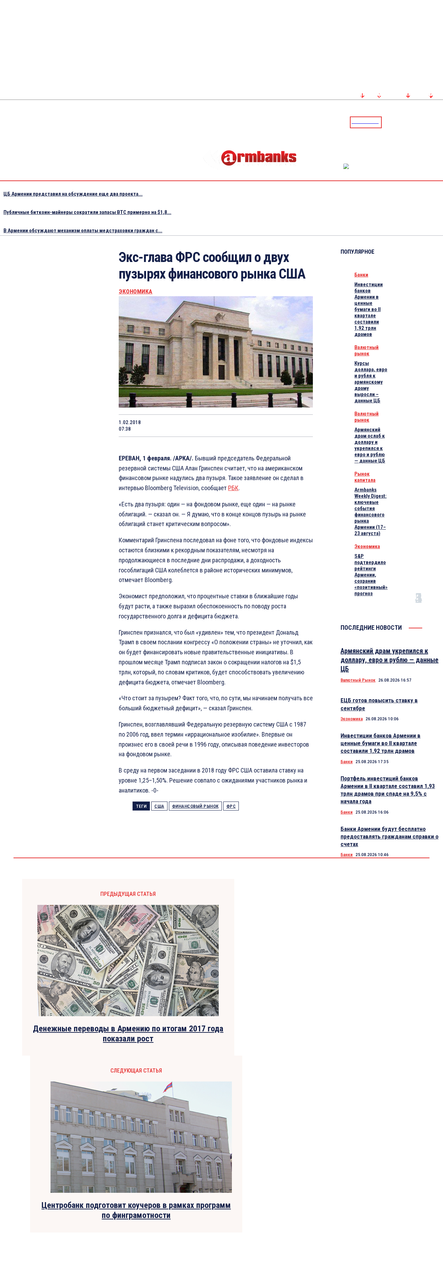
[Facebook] (413, 122)
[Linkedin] (438, 122)
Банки (361, 275)
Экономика (136, 291)
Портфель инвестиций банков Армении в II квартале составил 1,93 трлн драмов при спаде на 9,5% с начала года (388, 790)
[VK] (251, 425)
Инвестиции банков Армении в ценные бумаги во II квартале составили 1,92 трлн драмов (368, 309)
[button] (388, 121)
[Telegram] (422, 122)
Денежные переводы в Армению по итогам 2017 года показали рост (128, 1033)
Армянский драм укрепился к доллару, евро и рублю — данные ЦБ (390, 660)
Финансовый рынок (195, 806)
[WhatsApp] (202, 425)
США (159, 806)
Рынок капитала (365, 477)
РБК (233, 487)
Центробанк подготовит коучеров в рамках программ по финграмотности (136, 1210)
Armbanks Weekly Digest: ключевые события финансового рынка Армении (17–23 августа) (370, 511)
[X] (177, 425)
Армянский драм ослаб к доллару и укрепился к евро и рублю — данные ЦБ (369, 445)
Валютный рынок (366, 350)
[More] (301, 425)
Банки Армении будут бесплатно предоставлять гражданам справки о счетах (390, 836)
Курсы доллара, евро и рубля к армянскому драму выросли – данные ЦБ (370, 382)
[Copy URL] (275, 425)
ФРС (231, 806)
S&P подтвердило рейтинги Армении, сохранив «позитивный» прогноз (371, 575)
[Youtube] (430, 122)
